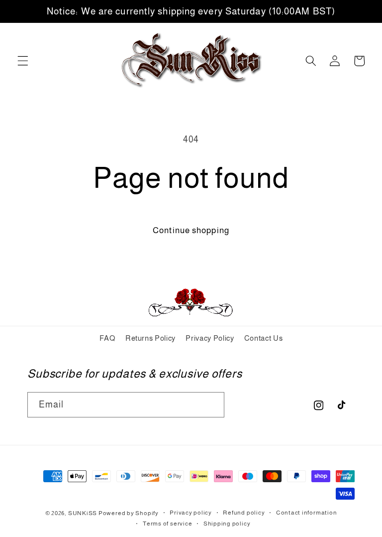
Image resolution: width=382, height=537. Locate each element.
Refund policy (244, 512)
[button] (23, 61)
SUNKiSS (82, 513)
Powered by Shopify (128, 513)
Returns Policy (150, 338)
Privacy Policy (210, 338)
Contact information (306, 512)
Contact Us (263, 338)
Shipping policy (227, 523)
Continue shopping (191, 230)
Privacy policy (191, 512)
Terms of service (167, 523)
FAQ (107, 338)
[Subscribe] (212, 405)
